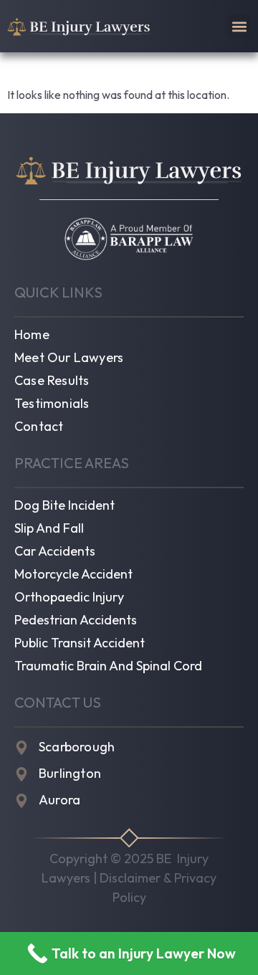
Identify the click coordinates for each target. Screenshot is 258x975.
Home (31, 335)
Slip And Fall (49, 528)
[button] (239, 26)
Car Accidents (54, 551)
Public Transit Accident (79, 643)
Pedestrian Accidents (75, 620)
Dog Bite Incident (64, 505)
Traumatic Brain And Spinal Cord (108, 666)
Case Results (51, 381)
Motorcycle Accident (73, 574)
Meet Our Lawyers (68, 358)
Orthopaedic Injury (69, 597)
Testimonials (51, 403)
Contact (38, 426)
